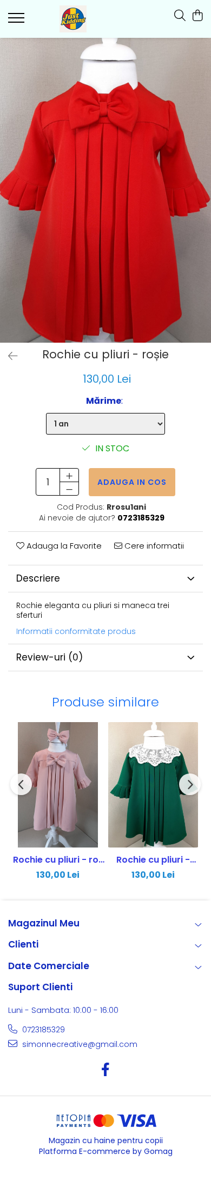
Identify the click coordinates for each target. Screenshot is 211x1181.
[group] (105, 190)
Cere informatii (153, 545)
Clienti (23, 944)
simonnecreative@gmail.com (78, 1044)
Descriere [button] (38, 578)
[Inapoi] (8, 356)
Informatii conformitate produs (76, 631)
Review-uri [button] (49, 657)
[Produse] (17, 21)
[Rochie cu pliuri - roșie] (105, 190)
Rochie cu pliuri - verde (153, 859)
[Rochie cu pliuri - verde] (153, 785)
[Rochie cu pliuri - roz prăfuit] (57, 785)
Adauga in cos (132, 482)
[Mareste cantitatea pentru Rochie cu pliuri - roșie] (69, 475)
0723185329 (42, 1029)
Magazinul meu (44, 923)
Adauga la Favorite (63, 545)
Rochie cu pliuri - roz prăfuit (58, 859)
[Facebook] (105, 1070)
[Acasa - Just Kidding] (73, 18)
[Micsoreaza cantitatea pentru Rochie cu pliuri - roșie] (69, 489)
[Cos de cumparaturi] (197, 16)
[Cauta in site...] (180, 16)
